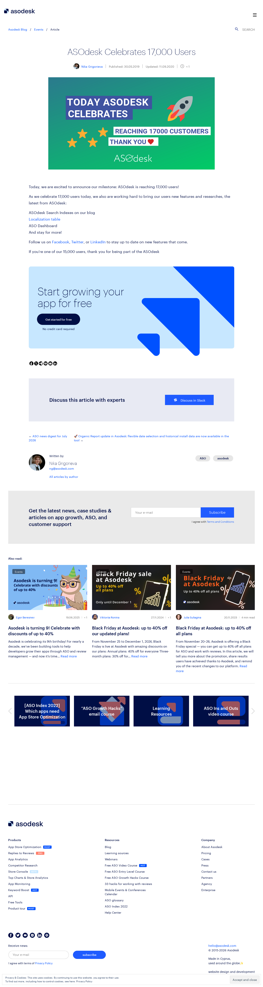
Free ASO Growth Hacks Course (127, 877)
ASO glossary (114, 900)
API (10, 896)
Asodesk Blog (17, 29)
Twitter (77, 241)
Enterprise (208, 889)
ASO (203, 458)
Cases (205, 859)
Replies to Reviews (21, 852)
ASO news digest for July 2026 (48, 438)
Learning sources (117, 852)
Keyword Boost (19, 889)
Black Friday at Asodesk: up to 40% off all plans (213, 630)
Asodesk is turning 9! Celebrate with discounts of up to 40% (44, 630)
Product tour (17, 908)
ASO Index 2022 (116, 906)
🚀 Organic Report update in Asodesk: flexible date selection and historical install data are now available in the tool (151, 438)
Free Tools (15, 902)
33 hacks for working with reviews (128, 883)
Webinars (111, 859)
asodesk (223, 458)
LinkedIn (98, 241)
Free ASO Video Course (121, 865)
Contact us (208, 871)
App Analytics (18, 859)
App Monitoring (19, 883)
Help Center (113, 912)
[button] (10, 711)
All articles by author (63, 476)
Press (205, 865)
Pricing (206, 852)
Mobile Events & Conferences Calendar (125, 891)
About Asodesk (211, 846)
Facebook (60, 241)
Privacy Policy (44, 963)
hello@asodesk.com (222, 946)
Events (38, 29)
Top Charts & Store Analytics (28, 877)
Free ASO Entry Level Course (125, 871)
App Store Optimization (25, 846)
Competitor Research (23, 865)
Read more (69, 655)
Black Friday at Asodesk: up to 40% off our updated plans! (129, 630)
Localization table (44, 218)
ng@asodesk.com (61, 468)
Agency (206, 883)
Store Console (18, 871)
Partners (207, 877)
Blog (108, 846)
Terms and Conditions (220, 521)
